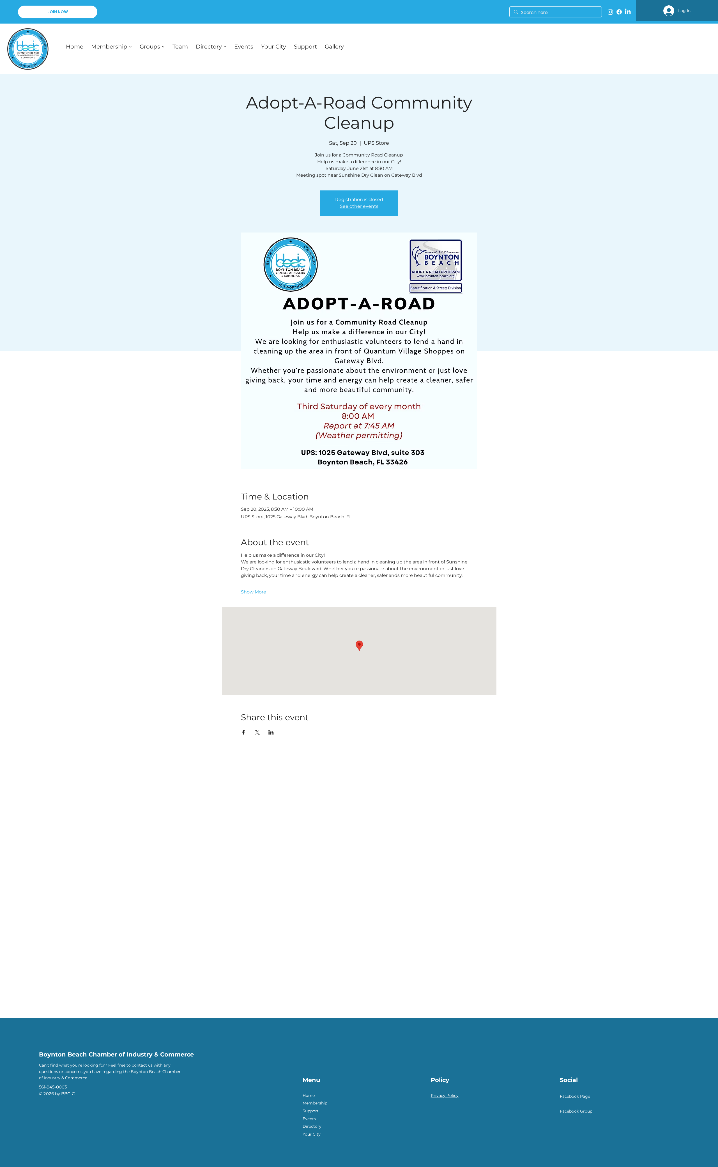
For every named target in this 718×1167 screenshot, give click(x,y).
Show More (253, 592)
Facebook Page (575, 1096)
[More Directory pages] (225, 46)
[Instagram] (610, 11)
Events (309, 1118)
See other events (359, 206)
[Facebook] (619, 11)
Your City (312, 1134)
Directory (312, 1126)
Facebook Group (576, 1111)
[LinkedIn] (627, 11)
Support (311, 1110)
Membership (315, 1103)
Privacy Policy (445, 1095)
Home (309, 1095)
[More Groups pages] (163, 46)
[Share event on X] (257, 732)
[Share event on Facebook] (243, 732)
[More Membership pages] (130, 46)
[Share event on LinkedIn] (271, 732)
